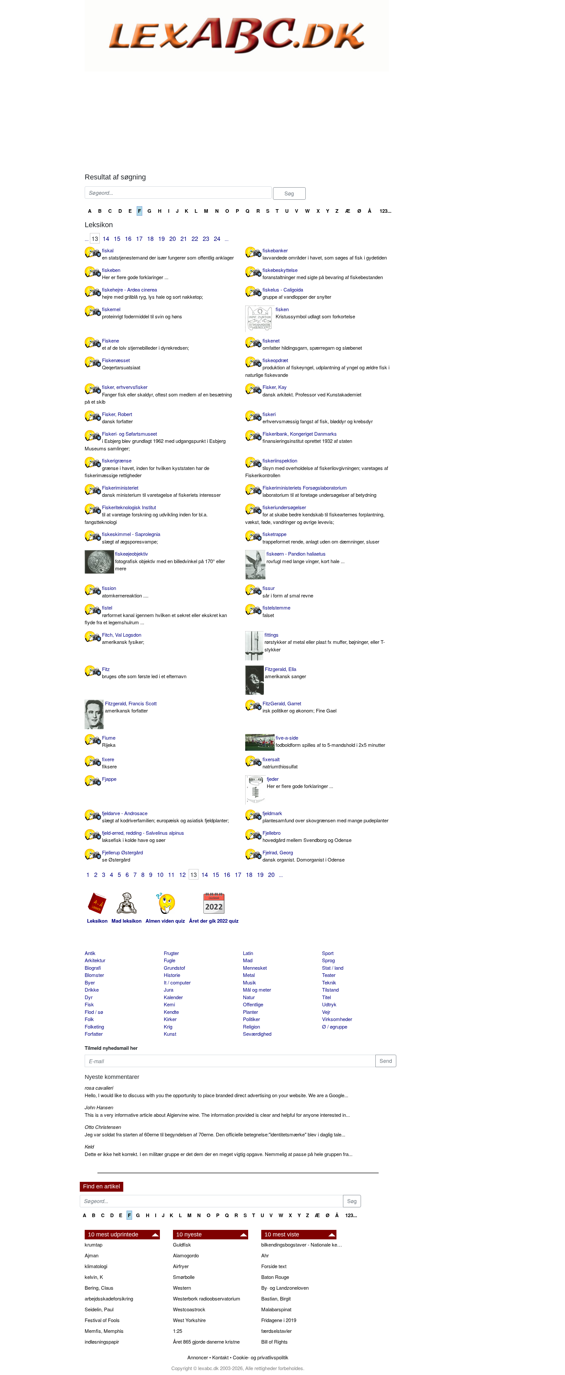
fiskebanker (325, 254)
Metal (249, 974)
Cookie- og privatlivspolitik (260, 1357)
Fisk (89, 1004)
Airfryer (181, 1266)
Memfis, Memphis (104, 1330)
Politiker (251, 1018)
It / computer (177, 982)
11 (171, 874)
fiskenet (312, 344)
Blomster (94, 974)
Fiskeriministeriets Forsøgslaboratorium (319, 491)
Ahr (265, 1255)
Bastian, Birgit (276, 1298)
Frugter (171, 952)
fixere (109, 763)
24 (217, 238)
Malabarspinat (276, 1309)
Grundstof (174, 967)
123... (385, 210)
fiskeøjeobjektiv (170, 561)
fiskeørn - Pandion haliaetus (305, 557)
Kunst (170, 1033)
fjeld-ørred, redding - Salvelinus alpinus (143, 836)
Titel (326, 997)
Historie (172, 974)
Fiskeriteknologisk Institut (146, 514)
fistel (156, 615)
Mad (247, 960)
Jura (168, 989)
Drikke (92, 989)
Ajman (91, 1255)
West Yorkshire (189, 1319)
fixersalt (280, 763)
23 (206, 238)
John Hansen (99, 1107)
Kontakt (220, 1357)
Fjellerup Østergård (122, 856)
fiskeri (318, 418)
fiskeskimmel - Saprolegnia (131, 537)
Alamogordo (186, 1255)
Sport (328, 952)
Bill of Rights (274, 1341)
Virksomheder (337, 1018)
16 (128, 238)
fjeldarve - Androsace (165, 817)
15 (117, 238)
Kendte (171, 1011)
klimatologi (96, 1266)
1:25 (177, 1330)
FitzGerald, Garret (299, 707)
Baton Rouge (275, 1276)
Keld (89, 1146)
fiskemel (142, 313)
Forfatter (94, 1033)
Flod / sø (94, 1011)
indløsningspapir (102, 1341)
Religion (251, 1026)
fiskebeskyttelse (323, 273)
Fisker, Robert (117, 418)
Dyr (89, 997)
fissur (288, 591)
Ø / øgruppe (334, 1026)
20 (172, 238)
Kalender (173, 997)
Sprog (328, 960)
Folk (89, 1018)
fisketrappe (321, 537)
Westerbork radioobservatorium (206, 1298)
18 (150, 238)
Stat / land (332, 967)
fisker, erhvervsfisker (158, 394)
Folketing (94, 1026)
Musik (249, 982)
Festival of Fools (102, 1319)
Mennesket (255, 967)
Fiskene (145, 344)
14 (106, 238)
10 (160, 874)
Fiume (108, 741)
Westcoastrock (189, 1309)
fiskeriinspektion (316, 467)
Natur (249, 997)
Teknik (329, 982)
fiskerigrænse (147, 467)
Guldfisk (182, 1244)
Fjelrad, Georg (304, 856)
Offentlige (253, 1004)
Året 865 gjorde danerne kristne (206, 1341)
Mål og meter (257, 989)
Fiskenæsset (121, 364)
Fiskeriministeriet (161, 491)
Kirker (170, 1018)
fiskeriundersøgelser (315, 514)
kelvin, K (94, 1276)
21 (183, 238)
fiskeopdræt (317, 367)
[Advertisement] (240, 120)
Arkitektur (95, 960)
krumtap (93, 1244)
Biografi (93, 967)
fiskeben (135, 273)
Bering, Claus (99, 1287)
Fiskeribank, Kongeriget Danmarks (307, 437)
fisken (315, 313)
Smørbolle (184, 1276)
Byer (90, 982)
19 (161, 238)
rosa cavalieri (99, 1087)
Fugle (169, 960)
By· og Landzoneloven (285, 1287)
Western (182, 1287)
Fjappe (109, 778)
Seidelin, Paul (99, 1309)
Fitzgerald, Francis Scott (131, 707)
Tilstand (330, 989)
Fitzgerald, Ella (285, 672)
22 (195, 238)
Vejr (326, 1011)
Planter (250, 1011)
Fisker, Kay (312, 390)
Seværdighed (257, 1033)
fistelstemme (276, 611)
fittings (325, 642)
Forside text (273, 1266)
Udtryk (329, 1004)
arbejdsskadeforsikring (109, 1298)
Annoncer (197, 1357)
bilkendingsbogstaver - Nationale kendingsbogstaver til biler (302, 1244)
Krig (168, 1026)
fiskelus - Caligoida (297, 293)
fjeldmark (325, 817)
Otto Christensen (103, 1126)
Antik (90, 952)
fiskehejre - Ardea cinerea (152, 293)
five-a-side (330, 741)
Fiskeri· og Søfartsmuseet (155, 441)
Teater (328, 974)
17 (139, 238)
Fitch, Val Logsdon (123, 638)
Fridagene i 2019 (278, 1319)
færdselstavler (276, 1330)
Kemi (169, 1004)
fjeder (300, 782)
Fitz (144, 672)
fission (125, 591)
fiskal (168, 254)
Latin (248, 952)
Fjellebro (307, 836)
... (87, 238)
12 (182, 874)
